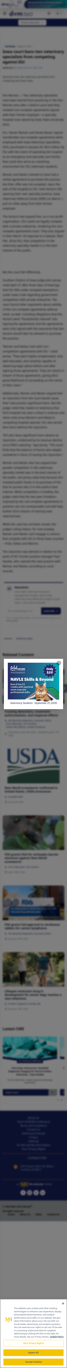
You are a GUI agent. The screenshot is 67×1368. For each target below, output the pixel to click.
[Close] (63, 1303)
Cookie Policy (57, 1336)
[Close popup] (59, 663)
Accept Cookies (33, 1361)
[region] (33, 1333)
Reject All (33, 1352)
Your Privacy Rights (33, 1343)
